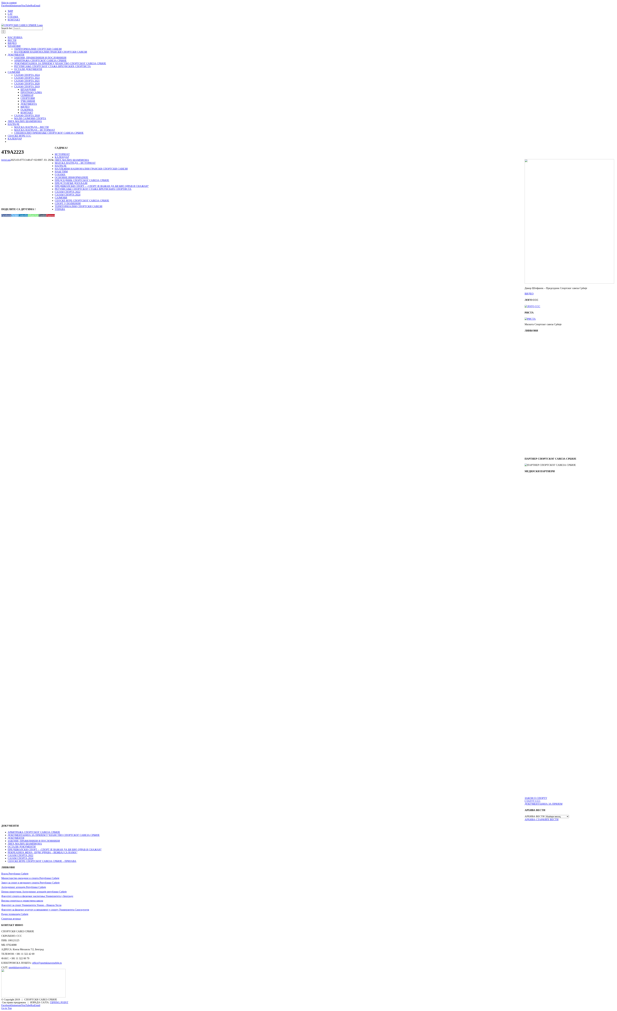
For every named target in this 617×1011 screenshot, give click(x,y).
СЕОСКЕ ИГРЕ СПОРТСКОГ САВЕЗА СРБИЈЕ (82, 200)
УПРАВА (60, 209)
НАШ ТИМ (61, 171)
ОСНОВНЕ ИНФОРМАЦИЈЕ (71, 177)
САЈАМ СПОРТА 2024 (67, 194)
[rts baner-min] (539, 504)
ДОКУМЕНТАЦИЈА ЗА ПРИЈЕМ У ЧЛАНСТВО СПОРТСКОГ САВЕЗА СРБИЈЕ (54, 835)
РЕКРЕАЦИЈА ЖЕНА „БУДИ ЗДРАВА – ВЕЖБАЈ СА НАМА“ (42, 852)
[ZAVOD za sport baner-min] (539, 452)
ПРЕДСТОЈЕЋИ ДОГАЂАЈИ (71, 183)
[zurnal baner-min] (539, 534)
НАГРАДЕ (61, 165)
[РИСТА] (530, 318)
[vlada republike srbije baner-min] (539, 363)
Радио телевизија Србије (14, 914)
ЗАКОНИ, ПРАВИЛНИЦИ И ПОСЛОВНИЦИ (34, 840)
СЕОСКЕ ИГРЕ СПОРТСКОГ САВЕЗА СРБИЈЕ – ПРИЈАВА (42, 861)
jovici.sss (5, 160)
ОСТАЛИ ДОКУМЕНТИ (22, 846)
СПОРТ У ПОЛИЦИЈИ (68, 203)
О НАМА (60, 174)
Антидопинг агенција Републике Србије (23, 887)
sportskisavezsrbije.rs (19, 967)
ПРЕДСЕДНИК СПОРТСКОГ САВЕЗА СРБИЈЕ (82, 180)
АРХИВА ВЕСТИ (535, 816)
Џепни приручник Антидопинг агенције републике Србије (34, 891)
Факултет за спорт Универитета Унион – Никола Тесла (31, 905)
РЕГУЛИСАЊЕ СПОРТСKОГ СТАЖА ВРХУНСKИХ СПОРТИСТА (93, 189)
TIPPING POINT (59, 1002)
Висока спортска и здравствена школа (22, 900)
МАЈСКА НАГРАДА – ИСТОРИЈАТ (75, 163)
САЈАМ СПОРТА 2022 (67, 191)
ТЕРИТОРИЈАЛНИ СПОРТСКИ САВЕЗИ (78, 206)
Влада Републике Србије (14, 873)
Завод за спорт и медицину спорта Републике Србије (30, 882)
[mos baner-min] (539, 393)
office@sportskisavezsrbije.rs (47, 962)
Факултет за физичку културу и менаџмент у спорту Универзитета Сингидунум (45, 909)
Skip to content (9, 2)
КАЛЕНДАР (62, 157)
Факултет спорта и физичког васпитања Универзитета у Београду (37, 896)
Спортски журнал (11, 918)
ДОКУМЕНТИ (16, 838)
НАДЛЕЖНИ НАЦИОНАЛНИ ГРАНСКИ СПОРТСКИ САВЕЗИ (91, 168)
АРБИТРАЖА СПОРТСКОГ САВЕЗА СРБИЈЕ (34, 832)
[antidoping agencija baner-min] (539, 423)
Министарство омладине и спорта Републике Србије (30, 878)
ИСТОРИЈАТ (62, 154)
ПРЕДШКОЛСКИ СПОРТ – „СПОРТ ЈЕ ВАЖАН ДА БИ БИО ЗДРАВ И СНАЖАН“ (102, 186)
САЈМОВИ (61, 197)
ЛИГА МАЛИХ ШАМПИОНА (72, 160)
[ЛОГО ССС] (532, 306)
